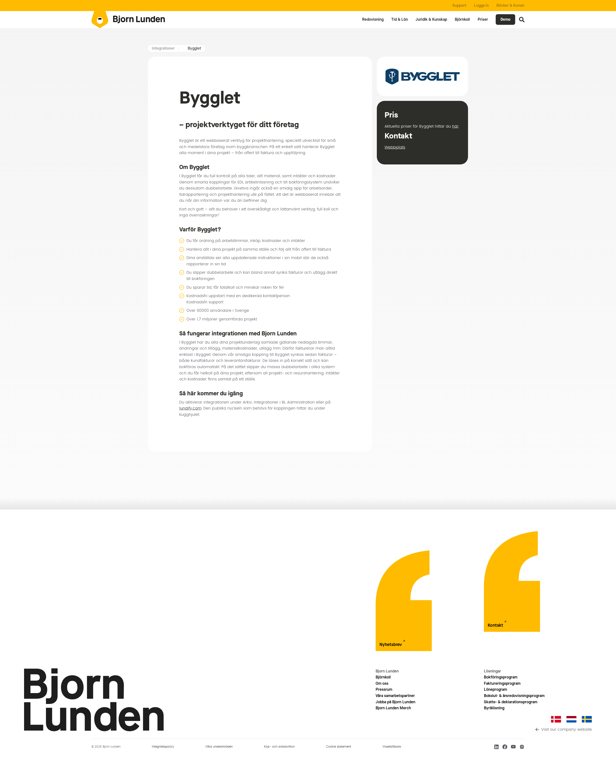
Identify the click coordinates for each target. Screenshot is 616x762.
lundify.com (190, 408)
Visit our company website (566, 729)
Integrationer (163, 48)
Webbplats (395, 147)
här (455, 126)
